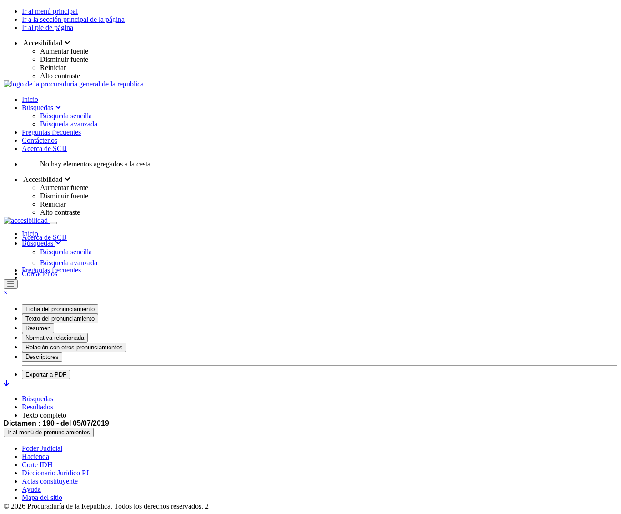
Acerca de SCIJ (44, 148)
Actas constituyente (50, 481)
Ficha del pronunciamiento (60, 309)
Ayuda (31, 489)
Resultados (37, 407)
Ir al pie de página (47, 27)
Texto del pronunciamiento (60, 318)
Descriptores (42, 356)
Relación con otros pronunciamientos (74, 347)
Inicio (30, 99)
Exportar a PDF (45, 374)
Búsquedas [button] (38, 243)
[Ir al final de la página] (6, 383)
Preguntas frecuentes (51, 132)
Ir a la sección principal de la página (73, 19)
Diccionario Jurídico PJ (55, 473)
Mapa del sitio (42, 497)
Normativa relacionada (54, 337)
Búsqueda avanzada (68, 124)
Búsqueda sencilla (66, 116)
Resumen (37, 328)
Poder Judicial (42, 448)
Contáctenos (39, 140)
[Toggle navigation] (53, 223)
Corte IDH (37, 465)
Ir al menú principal (50, 11)
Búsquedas (38, 107)
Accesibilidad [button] (43, 43)
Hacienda (35, 456)
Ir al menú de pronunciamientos (48, 432)
